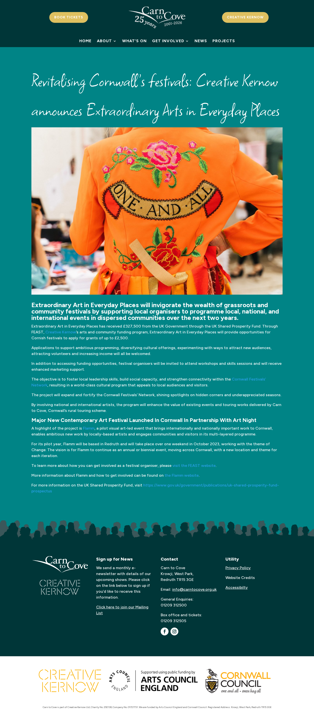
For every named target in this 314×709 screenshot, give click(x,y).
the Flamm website (182, 475)
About (104, 41)
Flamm (88, 428)
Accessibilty (236, 587)
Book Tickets (68, 17)
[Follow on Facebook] (165, 631)
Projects (223, 41)
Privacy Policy (238, 567)
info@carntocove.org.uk (194, 589)
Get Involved (168, 41)
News (201, 41)
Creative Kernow (245, 17)
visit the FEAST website (194, 465)
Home (85, 41)
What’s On (134, 41)
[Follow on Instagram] (174, 631)
